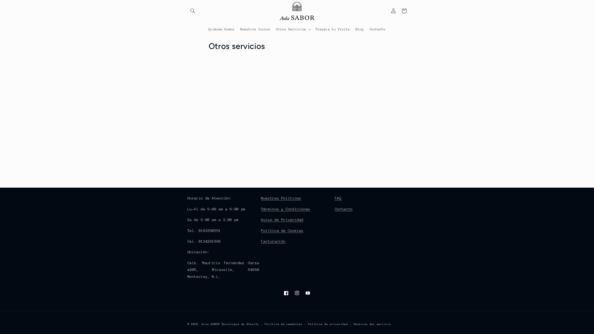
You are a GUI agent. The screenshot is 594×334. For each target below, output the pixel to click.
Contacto (344, 209)
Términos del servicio (372, 324)
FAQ (338, 198)
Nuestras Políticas (281, 198)
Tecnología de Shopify (240, 324)
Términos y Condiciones (285, 209)
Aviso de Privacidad (282, 220)
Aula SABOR (211, 324)
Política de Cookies (282, 231)
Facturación (273, 241)
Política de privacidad (328, 324)
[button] (192, 11)
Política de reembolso (283, 324)
